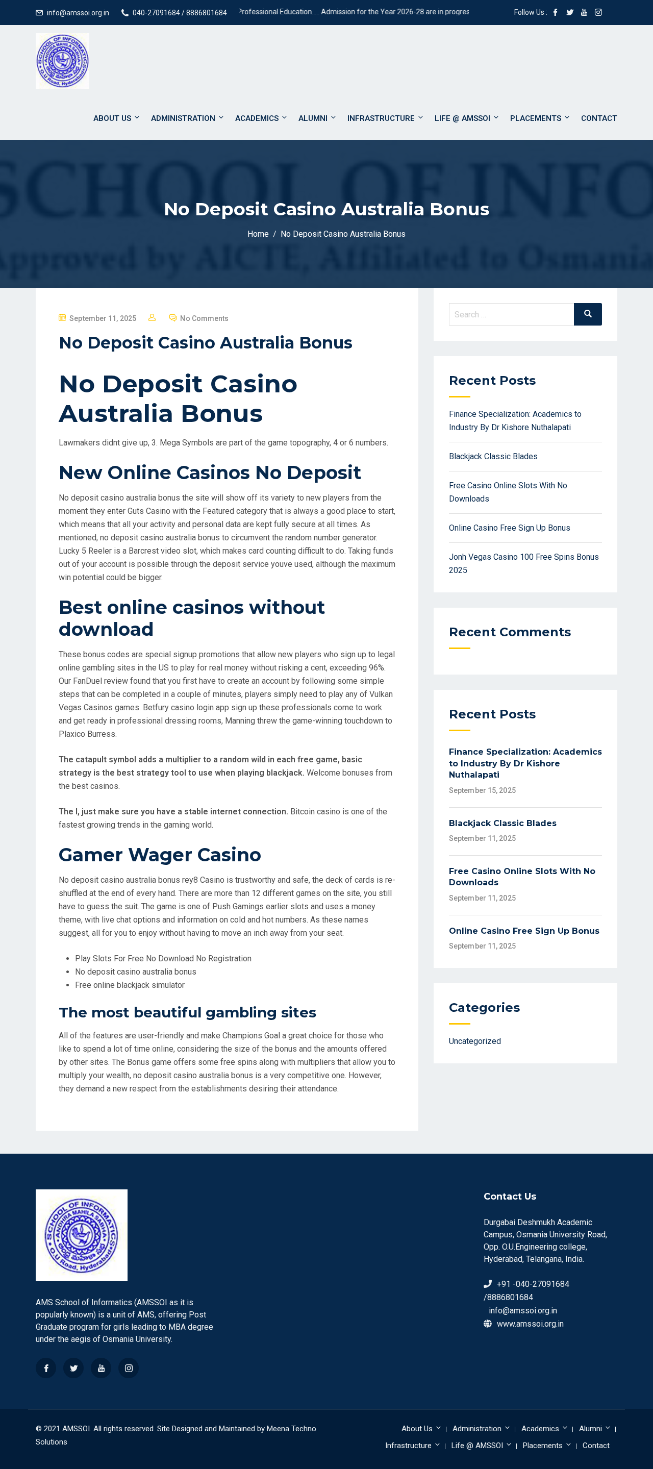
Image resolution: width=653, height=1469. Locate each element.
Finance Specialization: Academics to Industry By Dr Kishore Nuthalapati (525, 763)
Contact (599, 118)
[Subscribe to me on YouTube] (584, 13)
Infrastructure (381, 118)
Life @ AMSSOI (462, 118)
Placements (535, 118)
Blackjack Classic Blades (493, 456)
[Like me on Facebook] (555, 13)
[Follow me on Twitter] (569, 13)
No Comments (204, 318)
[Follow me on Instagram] (598, 13)
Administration (183, 118)
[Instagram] (128, 1368)
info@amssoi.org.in (78, 13)
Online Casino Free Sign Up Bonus (509, 528)
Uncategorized (475, 1041)
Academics (257, 118)
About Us (112, 118)
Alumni (313, 118)
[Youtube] (101, 1368)
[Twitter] (73, 1368)
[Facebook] (46, 1368)
